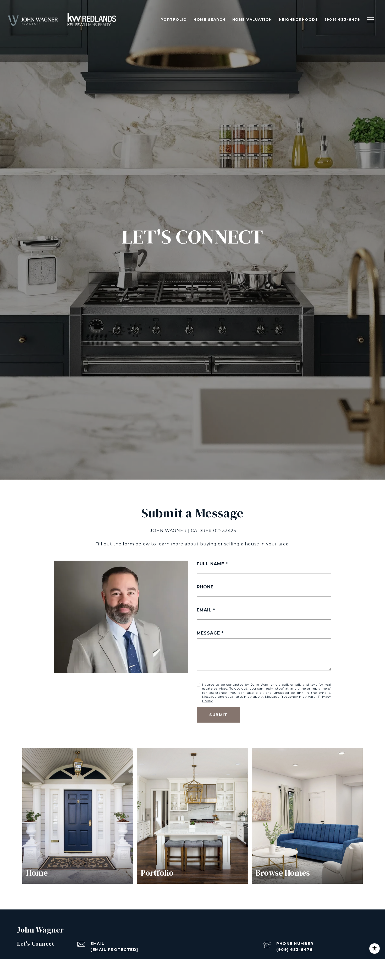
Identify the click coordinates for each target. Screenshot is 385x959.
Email (204, 610)
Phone (205, 586)
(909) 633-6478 (294, 949)
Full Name (210, 563)
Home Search (210, 19)
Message (208, 633)
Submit (218, 714)
